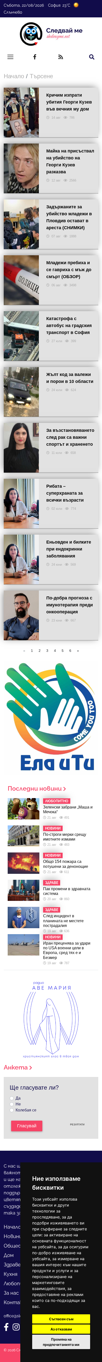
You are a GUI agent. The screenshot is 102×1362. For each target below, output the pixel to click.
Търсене (41, 76)
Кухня (10, 1274)
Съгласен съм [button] (61, 1319)
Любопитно (18, 1284)
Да (18, 1098)
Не (18, 1104)
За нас (11, 1293)
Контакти (17, 1302)
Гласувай (26, 1125)
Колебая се (26, 1110)
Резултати (77, 1124)
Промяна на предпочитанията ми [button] (61, 1342)
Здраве (12, 1265)
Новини (13, 1236)
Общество (17, 1246)
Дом (9, 1255)
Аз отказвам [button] (61, 1329)
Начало (14, 76)
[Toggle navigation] (10, 57)
